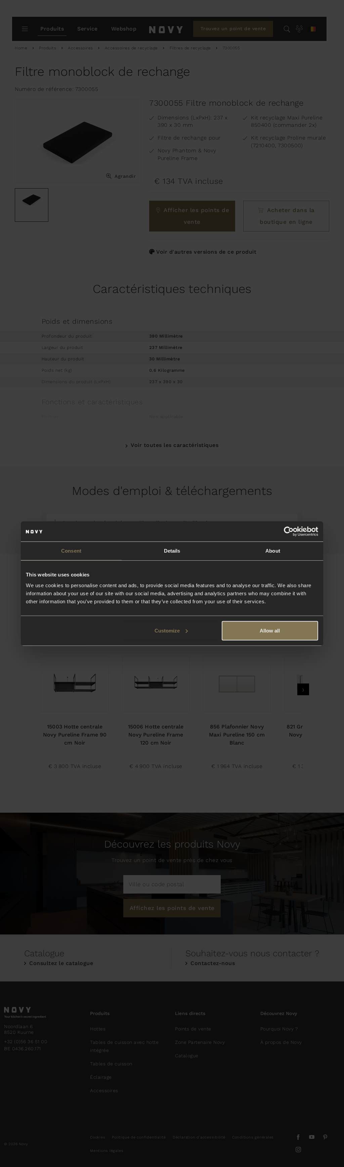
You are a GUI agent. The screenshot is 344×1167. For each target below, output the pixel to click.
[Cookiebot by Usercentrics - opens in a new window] (288, 531)
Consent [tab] (71, 551)
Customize (167, 630)
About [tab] (272, 551)
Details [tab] (172, 551)
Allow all (270, 630)
